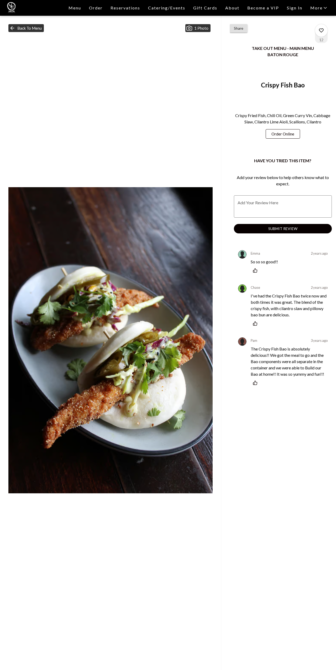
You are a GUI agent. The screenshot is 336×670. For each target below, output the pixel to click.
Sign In (294, 7)
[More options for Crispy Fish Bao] (321, 30)
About (232, 7)
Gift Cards (205, 7)
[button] (319, 8)
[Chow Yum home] (27, 7)
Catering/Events (166, 7)
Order (96, 7)
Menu (75, 7)
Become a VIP (263, 7)
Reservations (125, 7)
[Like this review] (256, 270)
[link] (283, 134)
